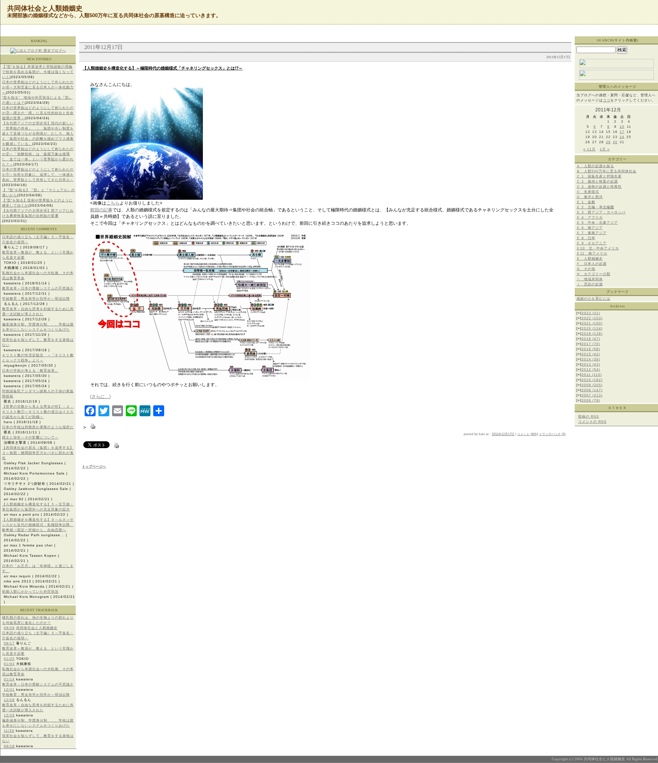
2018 (591, 339)
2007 (592, 395)
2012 (591, 369)
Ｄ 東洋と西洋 (589, 197)
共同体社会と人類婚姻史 (37, 628)
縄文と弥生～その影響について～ (30, 437)
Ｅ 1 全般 (585, 202)
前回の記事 (101, 209)
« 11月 (589, 149)
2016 (591, 349)
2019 (592, 333)
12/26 (9, 715)
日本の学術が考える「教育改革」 (30, 370)
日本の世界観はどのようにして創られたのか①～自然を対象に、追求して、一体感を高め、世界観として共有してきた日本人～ (38, 175)
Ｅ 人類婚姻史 (589, 258)
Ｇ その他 (585, 269)
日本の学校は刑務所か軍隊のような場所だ (38, 427)
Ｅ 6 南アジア (589, 228)
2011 (592, 375)
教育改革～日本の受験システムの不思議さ (38, 288)
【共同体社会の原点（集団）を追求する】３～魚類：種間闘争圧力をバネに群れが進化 (38, 453)
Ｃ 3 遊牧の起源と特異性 (599, 186)
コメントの (592, 421)
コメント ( (524, 434)
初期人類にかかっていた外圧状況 (30, 591)
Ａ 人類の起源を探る (595, 166)
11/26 (9, 731)
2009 (592, 385)
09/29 (9, 628)
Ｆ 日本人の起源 (591, 264)
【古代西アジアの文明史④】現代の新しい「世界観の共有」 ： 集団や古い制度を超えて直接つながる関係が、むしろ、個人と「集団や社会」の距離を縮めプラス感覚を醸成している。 (38, 133)
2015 (591, 354)
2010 (592, 380)
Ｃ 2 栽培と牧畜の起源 (597, 181)
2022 (592, 318)
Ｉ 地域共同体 (589, 279)
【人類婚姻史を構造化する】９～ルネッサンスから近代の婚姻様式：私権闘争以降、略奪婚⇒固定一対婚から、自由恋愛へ (38, 525)
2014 (591, 359)
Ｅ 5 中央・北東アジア (597, 222)
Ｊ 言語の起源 (589, 284)
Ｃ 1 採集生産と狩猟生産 (599, 176)
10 (622, 126)
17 (622, 132)
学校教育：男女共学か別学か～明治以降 (36, 298)
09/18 (9, 746)
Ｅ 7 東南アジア (591, 233)
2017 (591, 344)
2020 (592, 328)
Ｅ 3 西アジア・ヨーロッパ (600, 212)
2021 (592, 323)
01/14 (9, 679)
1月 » (605, 149)
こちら (113, 203)
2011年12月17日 (503, 434)
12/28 (9, 700)
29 (608, 142)
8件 (534, 434)
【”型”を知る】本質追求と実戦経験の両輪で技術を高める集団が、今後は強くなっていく (38, 72)
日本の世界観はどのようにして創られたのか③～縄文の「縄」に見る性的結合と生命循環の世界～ (38, 113)
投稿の (588, 416)
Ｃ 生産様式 (587, 192)
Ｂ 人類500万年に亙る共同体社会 (606, 171)
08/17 (9, 643)
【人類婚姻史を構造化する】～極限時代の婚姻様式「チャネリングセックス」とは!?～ (163, 68)
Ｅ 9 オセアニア (591, 243)
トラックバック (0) (552, 434)
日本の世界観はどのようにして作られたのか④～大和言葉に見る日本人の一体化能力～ (38, 87)
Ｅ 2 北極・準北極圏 (595, 207)
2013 (591, 364)
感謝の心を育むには (593, 298)
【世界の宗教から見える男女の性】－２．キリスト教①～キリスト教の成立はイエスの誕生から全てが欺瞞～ (38, 412)
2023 (591, 313)
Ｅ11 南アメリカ (591, 253)
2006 (591, 400)
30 (615, 142)
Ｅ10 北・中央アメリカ (597, 248)
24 (622, 137)
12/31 (9, 689)
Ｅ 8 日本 (585, 238)
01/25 (9, 659)
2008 (592, 390)
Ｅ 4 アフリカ (589, 217)
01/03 (9, 664)
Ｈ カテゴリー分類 (593, 274)
